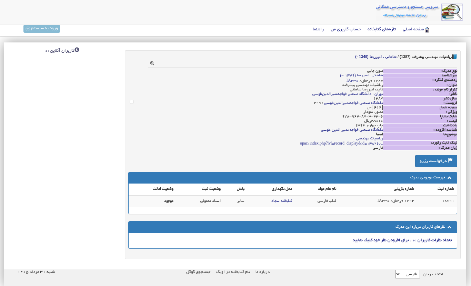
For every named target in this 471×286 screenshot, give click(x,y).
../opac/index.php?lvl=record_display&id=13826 (341, 144)
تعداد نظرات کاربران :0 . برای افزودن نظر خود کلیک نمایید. (401, 240)
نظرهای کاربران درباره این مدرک (420, 227)
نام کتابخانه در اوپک (233, 272)
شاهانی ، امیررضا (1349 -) (376, 57)
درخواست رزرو (434, 161)
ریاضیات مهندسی (369, 139)
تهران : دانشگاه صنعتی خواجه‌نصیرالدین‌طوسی (347, 94)
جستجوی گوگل (198, 272)
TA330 (352, 81)
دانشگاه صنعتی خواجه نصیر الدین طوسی (352, 130)
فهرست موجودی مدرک (428, 178)
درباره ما (262, 272)
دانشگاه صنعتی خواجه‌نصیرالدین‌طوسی (353, 103)
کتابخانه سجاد (281, 201)
